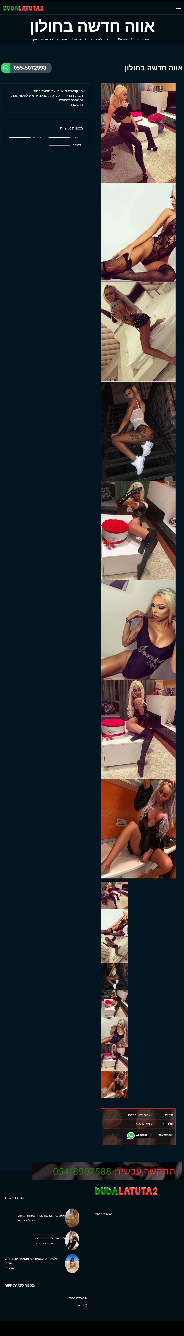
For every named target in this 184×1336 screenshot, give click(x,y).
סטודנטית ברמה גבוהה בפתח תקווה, (41, 1215)
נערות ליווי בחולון (71, 39)
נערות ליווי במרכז (99, 39)
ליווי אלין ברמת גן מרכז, (49, 1238)
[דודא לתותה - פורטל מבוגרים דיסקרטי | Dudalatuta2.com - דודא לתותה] (23, 8)
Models (122, 39)
